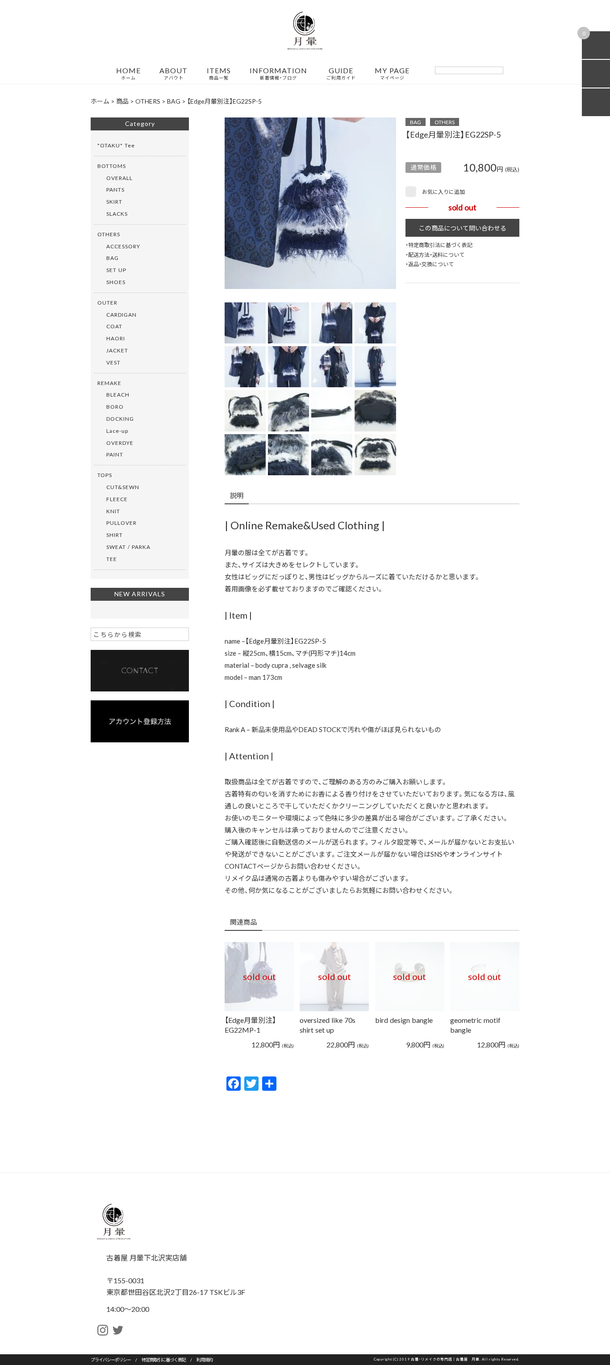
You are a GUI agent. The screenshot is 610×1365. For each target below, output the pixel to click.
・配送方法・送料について (434, 255)
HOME (128, 74)
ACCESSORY (123, 246)
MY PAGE (392, 74)
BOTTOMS (111, 166)
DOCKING (120, 419)
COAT (114, 326)
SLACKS (117, 213)
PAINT (114, 454)
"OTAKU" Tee (116, 145)
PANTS (115, 189)
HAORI (115, 338)
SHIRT (114, 535)
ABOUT (173, 74)
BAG (415, 122)
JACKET (117, 350)
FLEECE (117, 499)
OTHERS (445, 122)
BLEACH (118, 394)
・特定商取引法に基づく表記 (438, 245)
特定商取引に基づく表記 (164, 1359)
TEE (111, 559)
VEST (113, 362)
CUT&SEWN (122, 487)
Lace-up (117, 431)
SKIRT (114, 201)
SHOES (115, 282)
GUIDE (341, 74)
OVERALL (119, 178)
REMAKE (109, 383)
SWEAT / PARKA (128, 547)
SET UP (116, 270)
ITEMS (219, 74)
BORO (115, 406)
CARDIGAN (121, 314)
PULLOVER (121, 523)
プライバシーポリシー (111, 1359)
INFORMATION (278, 74)
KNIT (113, 511)
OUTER (107, 302)
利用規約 (204, 1359)
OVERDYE (120, 443)
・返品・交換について (429, 264)
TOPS (104, 475)
